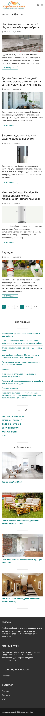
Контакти (6, 695)
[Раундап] (22, 268)
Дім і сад (17, 32)
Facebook (6, 676)
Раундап (7, 252)
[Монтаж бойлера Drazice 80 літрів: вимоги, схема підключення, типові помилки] (22, 214)
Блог (4, 699)
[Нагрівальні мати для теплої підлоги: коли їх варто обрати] (22, 43)
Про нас (5, 691)
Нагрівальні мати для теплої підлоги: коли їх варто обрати (20, 26)
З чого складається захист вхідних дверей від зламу (19, 137)
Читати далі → (10, 68)
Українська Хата (27, 712)
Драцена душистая (10, 388)
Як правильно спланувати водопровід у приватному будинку (19, 375)
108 (27, 306)
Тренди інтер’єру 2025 (12, 482)
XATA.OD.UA (28, 655)
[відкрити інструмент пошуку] (38, 5)
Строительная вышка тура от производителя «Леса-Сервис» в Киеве (21, 363)
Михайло (6, 32)
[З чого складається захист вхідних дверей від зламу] (22, 154)
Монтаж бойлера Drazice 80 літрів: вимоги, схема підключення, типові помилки (21, 195)
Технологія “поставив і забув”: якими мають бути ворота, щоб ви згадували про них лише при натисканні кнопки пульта (21, 395)
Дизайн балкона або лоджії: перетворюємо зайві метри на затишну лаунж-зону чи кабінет (22, 81)
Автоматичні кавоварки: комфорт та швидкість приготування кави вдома (22, 382)
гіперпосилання (8, 660)
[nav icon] (42, 5)
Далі (35, 306)
